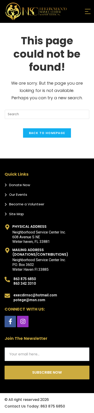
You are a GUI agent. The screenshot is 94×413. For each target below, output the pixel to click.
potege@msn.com (29, 300)
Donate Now (19, 184)
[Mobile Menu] (87, 11)
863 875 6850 (24, 279)
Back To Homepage (47, 133)
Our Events (18, 194)
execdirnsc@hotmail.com (35, 295)
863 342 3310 (24, 283)
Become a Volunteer (26, 204)
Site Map (16, 214)
